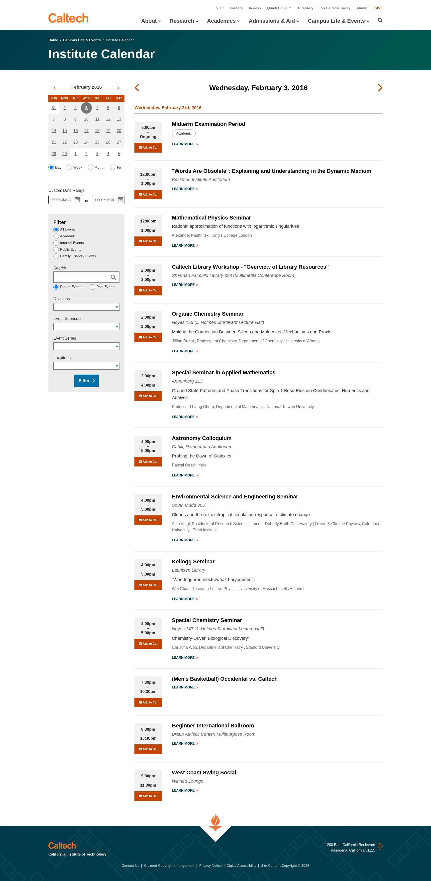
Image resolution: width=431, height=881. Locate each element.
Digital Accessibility (241, 866)
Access (255, 8)
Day (58, 167)
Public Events (70, 249)
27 (119, 142)
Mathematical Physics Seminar (211, 218)
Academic (68, 236)
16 (75, 131)
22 (64, 142)
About (149, 21)
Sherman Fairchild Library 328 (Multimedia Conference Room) (234, 275)
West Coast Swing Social (204, 772)
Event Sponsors (67, 318)
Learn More (184, 144)
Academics (221, 21)
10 (86, 119)
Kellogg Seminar (193, 561)
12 (108, 119)
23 (75, 142)
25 (97, 142)
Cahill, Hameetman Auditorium (202, 446)
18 (97, 131)
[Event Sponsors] (117, 326)
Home (53, 40)
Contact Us (130, 866)
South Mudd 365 (188, 505)
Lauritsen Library (188, 570)
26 (108, 142)
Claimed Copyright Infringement (169, 866)
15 (64, 131)
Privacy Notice (210, 866)
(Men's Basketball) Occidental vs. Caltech (225, 679)
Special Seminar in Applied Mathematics (223, 372)
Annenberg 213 (187, 381)
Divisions (61, 299)
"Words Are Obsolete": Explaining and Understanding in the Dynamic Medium (271, 171)
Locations (62, 358)
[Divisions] (117, 307)
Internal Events (72, 243)
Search (59, 268)
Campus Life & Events (336, 21)
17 (86, 131)
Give (378, 8)
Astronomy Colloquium (202, 438)
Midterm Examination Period (208, 124)
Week (77, 167)
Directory (306, 8)
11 (97, 119)
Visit (220, 8)
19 (108, 131)
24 (86, 142)
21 (54, 142)
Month (100, 167)
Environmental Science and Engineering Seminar (235, 496)
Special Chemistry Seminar (207, 620)
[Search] (380, 20)
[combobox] (84, 307)
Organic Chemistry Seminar (208, 314)
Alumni (362, 8)
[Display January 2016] (54, 88)
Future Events (71, 287)
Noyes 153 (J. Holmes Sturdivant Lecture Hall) (218, 322)
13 (119, 119)
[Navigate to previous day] (136, 88)
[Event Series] (117, 346)
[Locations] (117, 366)
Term (120, 167)
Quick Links (278, 8)
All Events (68, 229)
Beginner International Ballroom (213, 725)
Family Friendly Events (78, 256)
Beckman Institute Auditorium (201, 179)
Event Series (64, 338)
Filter (84, 380)
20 (119, 131)
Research (182, 21)
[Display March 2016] (118, 88)
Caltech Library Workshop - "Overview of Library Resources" (250, 267)
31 (54, 108)
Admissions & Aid (272, 21)
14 (54, 131)
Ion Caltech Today (335, 8)
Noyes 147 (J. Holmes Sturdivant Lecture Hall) (218, 628)
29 (64, 154)
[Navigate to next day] (380, 88)
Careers (236, 8)
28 (54, 154)
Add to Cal (149, 147)
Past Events (106, 287)
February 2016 (86, 87)
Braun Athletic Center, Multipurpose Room (213, 734)
